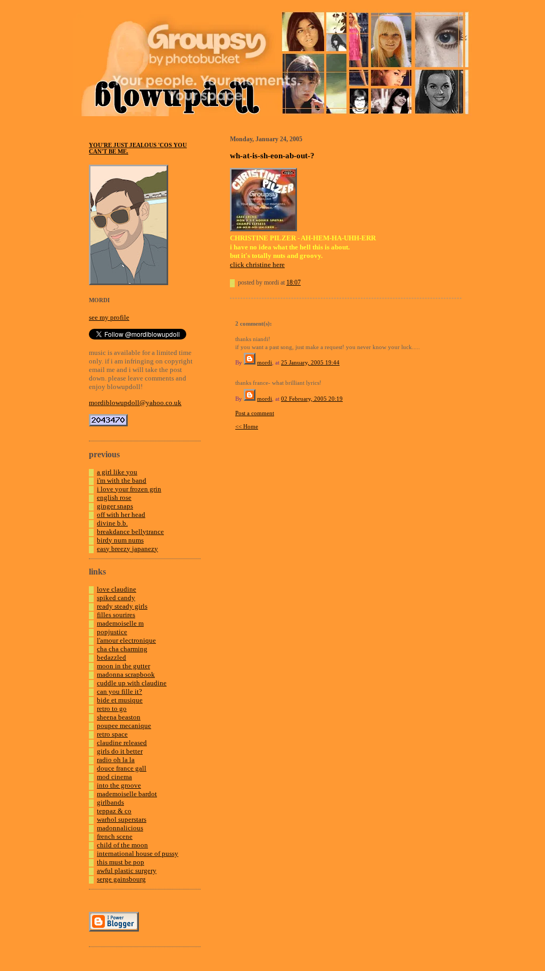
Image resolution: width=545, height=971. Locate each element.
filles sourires (116, 615)
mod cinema (114, 777)
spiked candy (116, 598)
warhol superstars (121, 819)
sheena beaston (119, 717)
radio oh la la (116, 760)
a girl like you (117, 472)
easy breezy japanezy (127, 549)
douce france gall (121, 768)
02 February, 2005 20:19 (312, 398)
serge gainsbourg (121, 879)
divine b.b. (112, 523)
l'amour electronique (126, 640)
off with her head (121, 515)
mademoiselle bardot (127, 794)
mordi (264, 362)
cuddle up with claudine (132, 683)
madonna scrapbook (126, 674)
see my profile (109, 317)
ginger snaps (115, 506)
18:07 (293, 282)
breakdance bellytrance (130, 532)
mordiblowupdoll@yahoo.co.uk (135, 403)
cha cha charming (122, 649)
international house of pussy (137, 853)
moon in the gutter (123, 666)
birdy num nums (120, 540)
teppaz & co (114, 811)
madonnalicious (120, 828)
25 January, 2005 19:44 (310, 362)
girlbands (110, 802)
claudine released (122, 743)
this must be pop (120, 862)
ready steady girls (122, 606)
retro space (112, 734)
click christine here (257, 265)
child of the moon (122, 845)
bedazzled (111, 657)
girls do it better (120, 751)
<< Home (246, 426)
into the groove (119, 785)
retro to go (112, 709)
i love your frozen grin (129, 489)
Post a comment (254, 413)
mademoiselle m (120, 623)
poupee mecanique (124, 726)
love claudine (116, 589)
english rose (114, 497)
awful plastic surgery (126, 871)
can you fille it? (119, 691)
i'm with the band (121, 480)
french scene (115, 836)
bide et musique (120, 700)
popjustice (112, 632)
